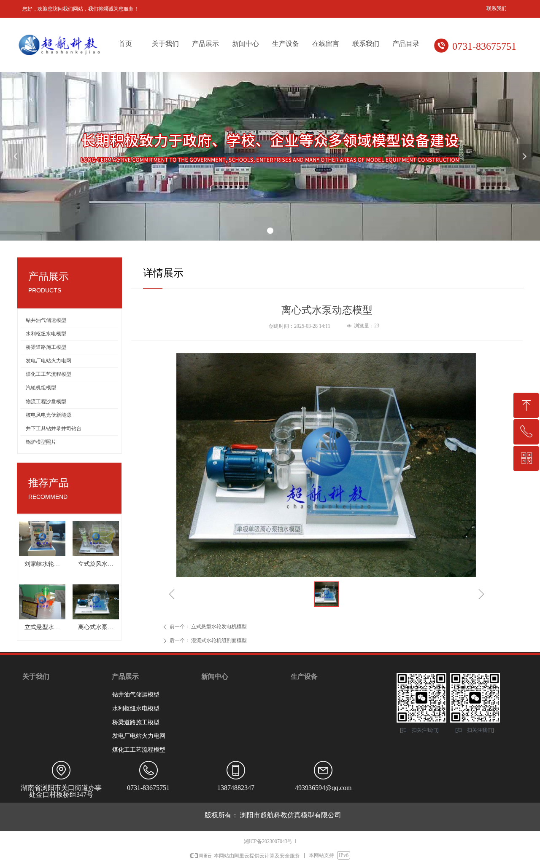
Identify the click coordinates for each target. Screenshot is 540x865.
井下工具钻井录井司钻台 (53, 428)
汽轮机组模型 (41, 388)
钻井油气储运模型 (46, 320)
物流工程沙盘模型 (46, 401)
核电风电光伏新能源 (48, 415)
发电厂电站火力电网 (48, 361)
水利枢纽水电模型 (46, 334)
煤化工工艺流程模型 (48, 374)
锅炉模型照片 (41, 442)
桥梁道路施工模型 (46, 347)
